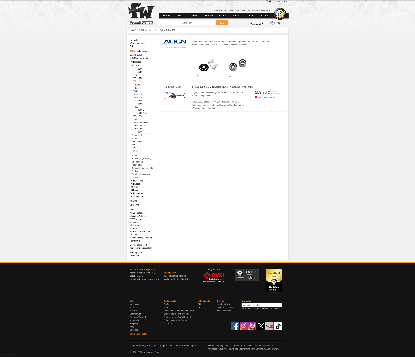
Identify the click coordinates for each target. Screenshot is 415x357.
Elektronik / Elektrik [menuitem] (138, 216)
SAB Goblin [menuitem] (137, 141)
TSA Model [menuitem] (136, 151)
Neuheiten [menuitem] (134, 40)
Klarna (167, 307)
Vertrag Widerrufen (138, 334)
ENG (279, 1)
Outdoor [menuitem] (133, 235)
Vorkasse (168, 323)
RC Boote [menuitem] (134, 190)
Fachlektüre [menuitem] (135, 241)
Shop (180, 15)
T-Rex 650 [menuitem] (137, 116)
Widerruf (133, 311)
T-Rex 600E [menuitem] (138, 110)
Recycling (134, 323)
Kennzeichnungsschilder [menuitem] (143, 168)
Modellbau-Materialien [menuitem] (140, 231)
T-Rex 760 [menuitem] (137, 128)
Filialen (222, 15)
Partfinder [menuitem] (136, 171)
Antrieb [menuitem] (135, 155)
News (194, 15)
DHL (200, 304)
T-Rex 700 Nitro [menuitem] (140, 125)
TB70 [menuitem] (135, 119)
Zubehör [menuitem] (135, 177)
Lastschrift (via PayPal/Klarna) (177, 314)
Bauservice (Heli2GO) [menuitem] (141, 158)
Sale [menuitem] (132, 46)
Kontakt (265, 15)
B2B (251, 15)
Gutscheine (253, 10)
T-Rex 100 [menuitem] (137, 69)
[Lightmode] (267, 1)
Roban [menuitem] (135, 148)
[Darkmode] (270, 1)
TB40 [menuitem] (135, 91)
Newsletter (266, 10)
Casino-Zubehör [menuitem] (137, 55)
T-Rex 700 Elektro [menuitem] (141, 122)
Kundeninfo (135, 320)
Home (166, 15)
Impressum (134, 304)
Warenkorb (255, 24)
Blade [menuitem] (134, 138)
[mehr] (211, 108)
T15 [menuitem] (135, 75)
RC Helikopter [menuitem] (136, 62)
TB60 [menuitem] (135, 107)
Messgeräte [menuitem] (135, 222)
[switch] (251, 278)
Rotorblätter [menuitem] (137, 165)
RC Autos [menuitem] (134, 187)
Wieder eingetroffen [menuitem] (138, 43)
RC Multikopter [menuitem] (136, 181)
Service (209, 15)
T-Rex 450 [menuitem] (137, 94)
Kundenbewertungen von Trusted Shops (147, 346)
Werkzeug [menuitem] (134, 225)
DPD (200, 307)
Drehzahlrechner (224, 311)
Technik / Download (226, 307)
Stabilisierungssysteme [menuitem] (142, 174)
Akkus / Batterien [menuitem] (137, 213)
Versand (236, 15)
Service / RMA (223, 304)
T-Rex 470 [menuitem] (137, 97)
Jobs (132, 327)
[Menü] (257, 271)
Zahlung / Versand (138, 317)
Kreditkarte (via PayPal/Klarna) (177, 317)
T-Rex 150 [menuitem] (137, 72)
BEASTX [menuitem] (133, 201)
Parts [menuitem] (137, 85)
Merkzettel (240, 10)
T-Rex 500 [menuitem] (137, 101)
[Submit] (222, 22)
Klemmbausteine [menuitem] (140, 51)
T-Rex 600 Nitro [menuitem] (140, 113)
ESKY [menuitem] (134, 145)
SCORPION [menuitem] (135, 205)
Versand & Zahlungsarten (267, 349)
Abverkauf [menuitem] (134, 256)
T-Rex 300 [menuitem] (138, 81)
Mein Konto (219, 10)
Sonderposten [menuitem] (136, 253)
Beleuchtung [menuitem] (137, 162)
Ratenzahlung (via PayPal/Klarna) (179, 311)
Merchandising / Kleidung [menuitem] (141, 238)
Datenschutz (135, 314)
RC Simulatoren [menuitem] (137, 196)
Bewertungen (190, 346)
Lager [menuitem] (137, 88)
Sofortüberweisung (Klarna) (176, 320)
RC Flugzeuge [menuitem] (136, 184)
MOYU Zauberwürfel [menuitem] (139, 58)
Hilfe (231, 10)
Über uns (134, 330)
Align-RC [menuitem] (136, 65)
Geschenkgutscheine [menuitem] (139, 245)
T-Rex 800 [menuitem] (137, 132)
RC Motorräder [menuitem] (136, 193)
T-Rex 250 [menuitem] (137, 78)
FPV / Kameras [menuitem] (136, 219)
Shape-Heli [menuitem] (137, 135)
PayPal (167, 304)
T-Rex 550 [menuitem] (137, 104)
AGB (132, 307)
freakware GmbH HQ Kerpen (143, 269)
